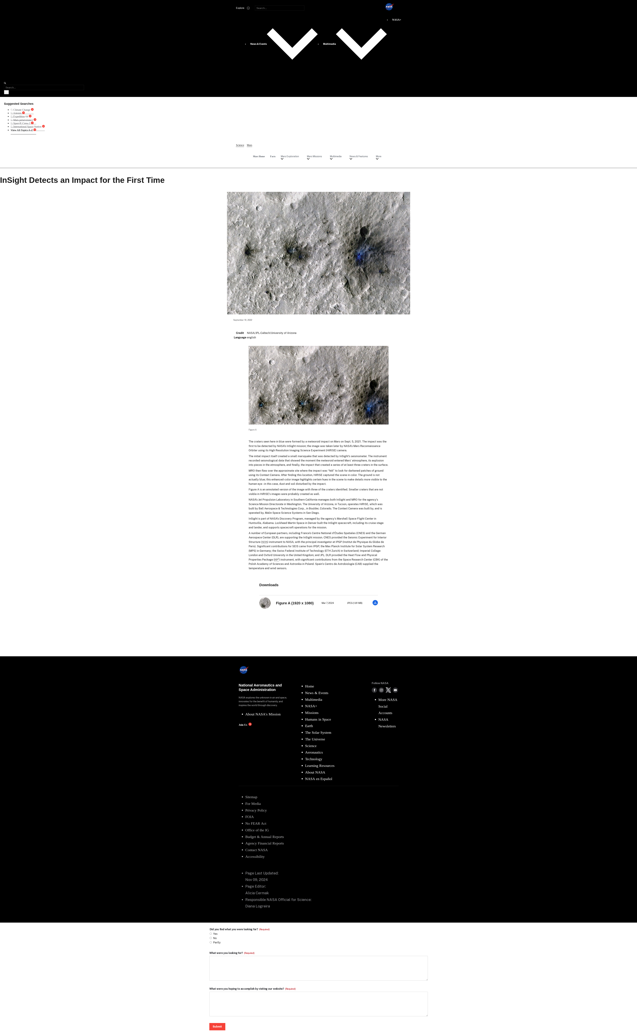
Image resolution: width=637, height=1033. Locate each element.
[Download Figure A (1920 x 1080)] (375, 604)
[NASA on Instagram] (381, 690)
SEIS (264, 542)
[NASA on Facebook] (374, 690)
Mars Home (259, 156)
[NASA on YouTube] (395, 690)
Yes (215, 933)
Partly (217, 942)
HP (276, 559)
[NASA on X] (388, 690)
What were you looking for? (231, 953)
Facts (272, 156)
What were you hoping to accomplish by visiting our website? (252, 988)
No (215, 938)
